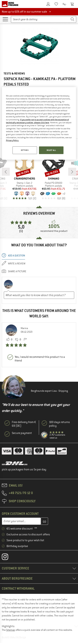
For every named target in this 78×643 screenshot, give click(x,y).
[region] (39, 123)
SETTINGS (25, 150)
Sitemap (10, 630)
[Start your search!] (72, 19)
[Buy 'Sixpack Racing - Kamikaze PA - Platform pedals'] (39, 46)
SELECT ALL (51, 150)
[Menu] (5, 19)
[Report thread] (25, 339)
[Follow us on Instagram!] (8, 557)
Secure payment (22, 433)
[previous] (6, 172)
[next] (72, 172)
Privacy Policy (12, 140)
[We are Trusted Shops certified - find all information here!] (44, 435)
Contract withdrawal (18, 588)
